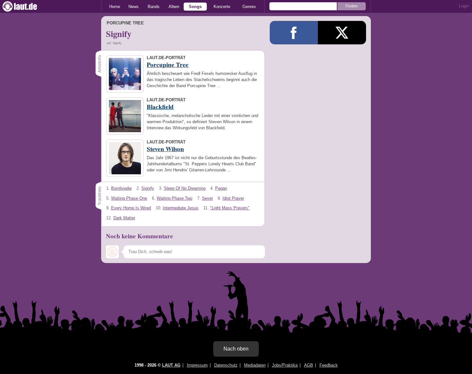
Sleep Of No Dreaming (184, 188)
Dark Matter (124, 217)
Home (114, 6)
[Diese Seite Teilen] (294, 32)
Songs (195, 6)
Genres (249, 6)
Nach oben (236, 348)
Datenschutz (226, 365)
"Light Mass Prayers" (229, 207)
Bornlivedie (121, 188)
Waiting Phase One (129, 198)
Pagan (221, 188)
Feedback (328, 365)
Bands (154, 6)
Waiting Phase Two (174, 198)
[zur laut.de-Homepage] (25, 6)
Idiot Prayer (233, 198)
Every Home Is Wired (131, 207)
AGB (308, 365)
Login (464, 6)
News (133, 6)
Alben (174, 6)
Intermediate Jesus (180, 207)
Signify (147, 188)
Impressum (197, 365)
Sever (207, 198)
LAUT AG (171, 365)
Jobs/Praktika (285, 365)
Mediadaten (255, 365)
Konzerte (222, 6)
